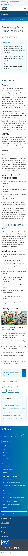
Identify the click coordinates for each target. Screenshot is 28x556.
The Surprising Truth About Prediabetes (12, 412)
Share (23, 381)
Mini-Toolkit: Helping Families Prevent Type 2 (13, 486)
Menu (23, 14)
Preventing (5, 402)
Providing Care (6, 467)
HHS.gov (3, 552)
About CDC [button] (5, 523)
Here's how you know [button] (7, 4)
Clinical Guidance (6, 480)
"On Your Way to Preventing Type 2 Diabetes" (14, 408)
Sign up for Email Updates (11, 514)
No (17, 391)
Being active (20, 139)
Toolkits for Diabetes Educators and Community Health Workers (11, 500)
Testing (15, 19)
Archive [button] (4, 536)
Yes (4, 391)
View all (5, 473)
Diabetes (4, 14)
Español (15, 38)
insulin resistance (16, 97)
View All (6, 442)
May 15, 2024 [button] (8, 38)
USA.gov (10, 552)
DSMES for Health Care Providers (11, 482)
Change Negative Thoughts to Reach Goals (13, 419)
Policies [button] (4, 527)
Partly (10, 391)
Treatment (5, 464)
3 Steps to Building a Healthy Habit (11, 415)
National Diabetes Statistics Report (11, 504)
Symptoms (9, 19)
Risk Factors (22, 19)
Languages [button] (5, 532)
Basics (3, 19)
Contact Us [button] (5, 519)
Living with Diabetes (7, 469)
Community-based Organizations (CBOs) (13, 497)
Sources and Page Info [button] (10, 381)
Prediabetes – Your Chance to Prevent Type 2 (14, 405)
